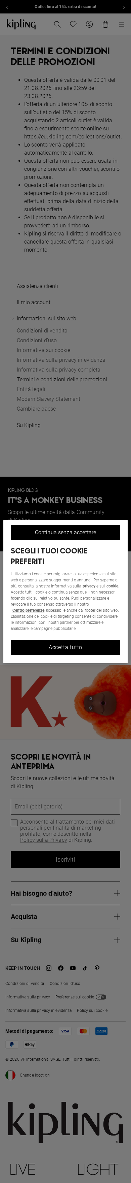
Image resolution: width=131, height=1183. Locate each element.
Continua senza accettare (65, 532)
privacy (89, 586)
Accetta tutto (65, 647)
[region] (65, 591)
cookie (112, 586)
